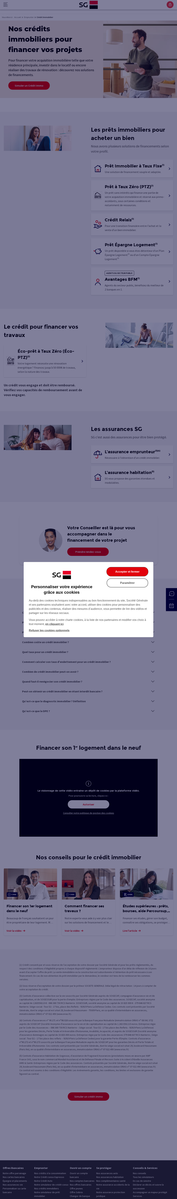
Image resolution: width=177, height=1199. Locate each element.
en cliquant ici (54, 623)
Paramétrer (127, 582)
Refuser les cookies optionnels (49, 630)
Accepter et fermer (127, 571)
